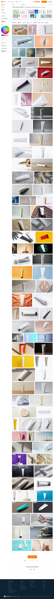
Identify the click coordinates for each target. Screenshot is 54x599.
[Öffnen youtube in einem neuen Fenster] (19, 596)
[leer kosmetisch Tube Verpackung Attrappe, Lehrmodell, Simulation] (23, 286)
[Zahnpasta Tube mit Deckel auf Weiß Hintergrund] (16, 99)
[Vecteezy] (2, 2)
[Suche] (49, 4)
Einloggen (50, 1)
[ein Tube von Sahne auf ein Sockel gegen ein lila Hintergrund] (19, 459)
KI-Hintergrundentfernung (12, 591)
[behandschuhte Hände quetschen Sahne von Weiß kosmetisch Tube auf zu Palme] (42, 520)
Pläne (33, 1)
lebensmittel (35, 22)
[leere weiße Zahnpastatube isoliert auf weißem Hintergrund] (45, 412)
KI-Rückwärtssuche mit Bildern (12, 590)
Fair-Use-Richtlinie (47, 596)
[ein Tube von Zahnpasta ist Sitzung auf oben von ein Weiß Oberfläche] (30, 424)
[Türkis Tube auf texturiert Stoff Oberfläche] (22, 507)
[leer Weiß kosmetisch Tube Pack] (44, 484)
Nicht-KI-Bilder (4, 13)
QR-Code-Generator (11, 592)
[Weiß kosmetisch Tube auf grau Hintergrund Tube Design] (43, 190)
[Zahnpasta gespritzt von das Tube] (20, 400)
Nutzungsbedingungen (36, 596)
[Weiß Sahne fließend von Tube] (43, 447)
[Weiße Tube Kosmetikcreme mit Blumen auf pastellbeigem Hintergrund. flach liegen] (43, 85)
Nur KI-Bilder (4, 12)
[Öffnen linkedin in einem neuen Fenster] (14, 596)
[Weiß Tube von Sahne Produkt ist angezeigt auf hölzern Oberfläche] (46, 62)
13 (37, 560)
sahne (28, 22)
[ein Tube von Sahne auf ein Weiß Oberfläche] (22, 259)
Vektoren (5, 1)
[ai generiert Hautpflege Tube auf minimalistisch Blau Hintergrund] (15, 200)
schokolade (46, 22)
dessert (42, 22)
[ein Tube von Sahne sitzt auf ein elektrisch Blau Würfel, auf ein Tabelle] (14, 248)
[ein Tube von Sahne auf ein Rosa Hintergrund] (44, 327)
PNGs (25, 22)
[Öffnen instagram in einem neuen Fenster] (13, 596)
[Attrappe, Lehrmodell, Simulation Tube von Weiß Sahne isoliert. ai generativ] (43, 126)
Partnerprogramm (22, 585)
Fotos (9, 1)
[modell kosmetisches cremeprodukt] (30, 337)
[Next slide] (51, 23)
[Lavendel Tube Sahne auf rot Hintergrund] (45, 72)
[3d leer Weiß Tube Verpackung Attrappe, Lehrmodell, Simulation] (37, 361)
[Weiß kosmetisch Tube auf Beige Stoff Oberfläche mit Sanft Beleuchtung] (23, 484)
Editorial (16, 1)
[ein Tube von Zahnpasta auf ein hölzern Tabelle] (42, 165)
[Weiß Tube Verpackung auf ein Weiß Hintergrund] (46, 313)
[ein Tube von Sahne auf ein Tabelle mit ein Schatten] (23, 374)
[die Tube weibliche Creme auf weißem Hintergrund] (21, 113)
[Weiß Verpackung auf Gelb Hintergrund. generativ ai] (23, 361)
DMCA (21, 584)
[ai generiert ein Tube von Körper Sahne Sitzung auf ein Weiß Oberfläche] (31, 436)
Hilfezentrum (32, 583)
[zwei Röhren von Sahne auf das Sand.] (20, 30)
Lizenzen (21, 583)
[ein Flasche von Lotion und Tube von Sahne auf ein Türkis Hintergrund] (21, 545)
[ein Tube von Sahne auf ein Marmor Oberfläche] (31, 72)
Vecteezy (9, 584)
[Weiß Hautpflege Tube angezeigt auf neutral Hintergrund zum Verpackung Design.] (27, 200)
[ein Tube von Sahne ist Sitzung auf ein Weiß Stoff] (43, 177)
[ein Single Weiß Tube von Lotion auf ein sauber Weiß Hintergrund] (47, 424)
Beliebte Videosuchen (23, 589)
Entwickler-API (10, 589)
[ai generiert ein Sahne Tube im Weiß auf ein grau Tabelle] (43, 259)
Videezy (9, 585)
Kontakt (31, 584)
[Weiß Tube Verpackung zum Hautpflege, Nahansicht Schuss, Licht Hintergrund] (17, 337)
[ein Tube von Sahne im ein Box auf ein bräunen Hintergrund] (23, 349)
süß (39, 22)
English (44, 583)
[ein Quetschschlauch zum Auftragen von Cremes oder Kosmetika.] (32, 30)
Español (44, 584)
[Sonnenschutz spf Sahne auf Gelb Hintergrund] (44, 237)
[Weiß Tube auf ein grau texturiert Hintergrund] (23, 471)
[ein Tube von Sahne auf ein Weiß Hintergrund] (45, 30)
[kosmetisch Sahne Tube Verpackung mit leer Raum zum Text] (42, 113)
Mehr (20, 1)
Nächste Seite (32, 556)
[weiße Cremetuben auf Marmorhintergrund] (44, 286)
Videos (12, 1)
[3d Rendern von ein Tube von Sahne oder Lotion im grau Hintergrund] (42, 225)
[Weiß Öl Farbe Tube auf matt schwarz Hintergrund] (43, 507)
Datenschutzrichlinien (42, 596)
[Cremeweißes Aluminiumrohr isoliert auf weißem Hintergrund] (20, 139)
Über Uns (31, 585)
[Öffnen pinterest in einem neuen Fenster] (15, 596)
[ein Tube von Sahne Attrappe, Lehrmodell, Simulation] (45, 200)
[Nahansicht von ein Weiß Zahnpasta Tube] (43, 471)
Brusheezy (9, 583)
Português (44, 585)
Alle (2, 11)
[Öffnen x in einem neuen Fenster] (18, 596)
